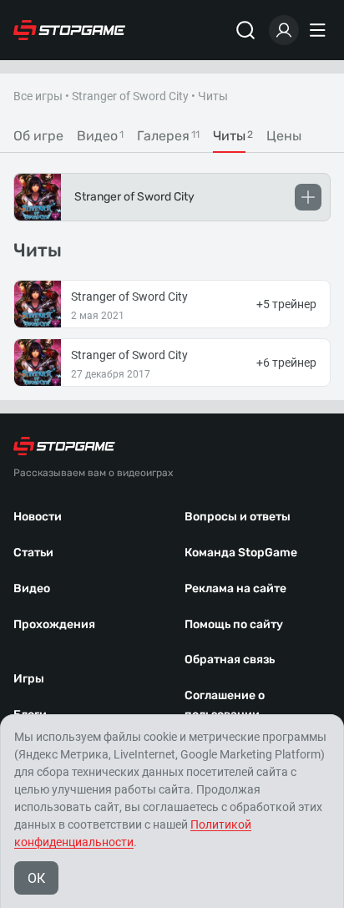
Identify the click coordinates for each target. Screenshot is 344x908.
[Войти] (284, 30)
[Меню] (320, 30)
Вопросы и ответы (238, 517)
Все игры (38, 96)
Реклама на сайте (235, 588)
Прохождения (54, 624)
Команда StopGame (241, 552)
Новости (37, 517)
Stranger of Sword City (130, 96)
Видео (31, 588)
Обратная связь (230, 659)
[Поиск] (245, 30)
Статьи (33, 552)
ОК (36, 878)
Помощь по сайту (234, 624)
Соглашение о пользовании (225, 705)
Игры (28, 679)
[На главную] (69, 30)
